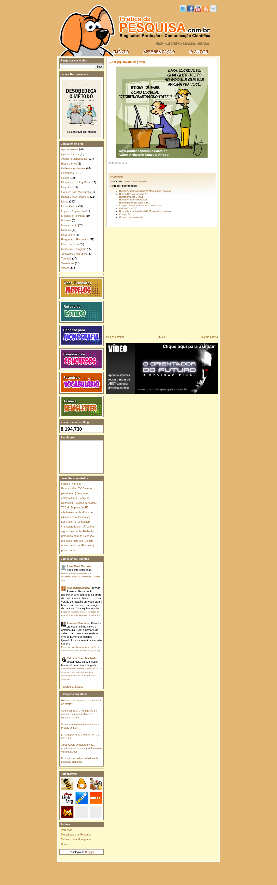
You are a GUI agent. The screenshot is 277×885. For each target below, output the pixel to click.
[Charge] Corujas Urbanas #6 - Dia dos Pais (140, 205)
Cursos (65, 177)
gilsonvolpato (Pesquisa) (75, 517)
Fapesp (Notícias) (71, 483)
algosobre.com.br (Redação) (77, 531)
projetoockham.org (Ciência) (77, 540)
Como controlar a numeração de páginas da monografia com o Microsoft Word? (79, 714)
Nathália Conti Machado (82, 658)
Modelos (66, 220)
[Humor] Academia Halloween (133, 199)
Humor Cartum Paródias (136, 181)
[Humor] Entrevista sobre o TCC (134, 202)
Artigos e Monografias (74, 158)
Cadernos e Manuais (73, 168)
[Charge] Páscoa (127, 214)
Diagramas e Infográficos (76, 182)
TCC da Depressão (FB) (75, 507)
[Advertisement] (162, 168)
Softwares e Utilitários (74, 253)
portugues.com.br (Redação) (77, 535)
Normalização (69, 225)
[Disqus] (162, 279)
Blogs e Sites (69, 163)
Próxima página (209, 336)
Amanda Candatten (78, 623)
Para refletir (68, 234)
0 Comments (117, 176)
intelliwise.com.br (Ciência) (77, 512)
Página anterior (115, 336)
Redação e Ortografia (73, 249)
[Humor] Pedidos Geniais (131, 197)
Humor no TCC (69, 844)
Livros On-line (69, 206)
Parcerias (66, 829)
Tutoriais (66, 258)
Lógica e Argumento (73, 211)
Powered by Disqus (72, 686)
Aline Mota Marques (79, 566)
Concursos (67, 172)
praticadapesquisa (78, 587)
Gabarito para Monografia (76, 192)
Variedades (67, 263)
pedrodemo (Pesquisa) (74, 493)
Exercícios (67, 187)
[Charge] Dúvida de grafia (126, 62)
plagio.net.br (68, 550)
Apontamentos (69, 149)
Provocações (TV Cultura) (76, 488)
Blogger (89, 852)
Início (161, 336)
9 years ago (94, 615)
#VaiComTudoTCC (128, 208)
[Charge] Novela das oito (131, 217)
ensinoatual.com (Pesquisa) (77, 545)
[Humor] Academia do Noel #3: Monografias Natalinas (145, 211)
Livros (64, 201)
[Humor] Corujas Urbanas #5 (133, 194)
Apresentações (70, 154)
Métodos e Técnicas (73, 215)
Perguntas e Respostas (75, 239)
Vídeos (65, 267)
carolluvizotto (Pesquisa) (75, 498)
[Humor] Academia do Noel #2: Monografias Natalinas (145, 191)
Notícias (66, 229)
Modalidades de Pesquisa (76, 834)
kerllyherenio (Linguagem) (76, 521)
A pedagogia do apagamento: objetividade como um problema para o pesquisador (81, 748)
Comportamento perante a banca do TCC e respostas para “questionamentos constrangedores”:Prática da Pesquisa (81, 672)
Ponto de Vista (70, 244)
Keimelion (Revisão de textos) (79, 502)
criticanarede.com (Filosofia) (77, 526)
